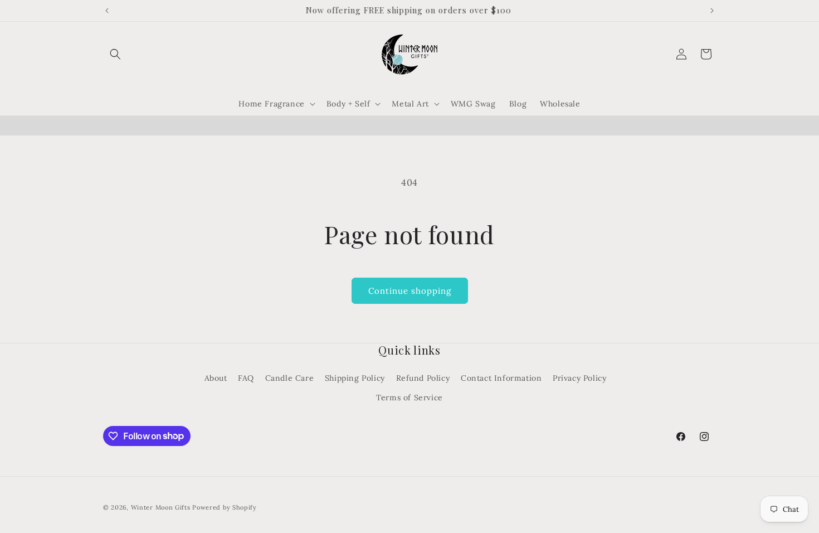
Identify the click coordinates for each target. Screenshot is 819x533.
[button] (115, 54)
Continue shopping (409, 290)
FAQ (246, 378)
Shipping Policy (355, 378)
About (215, 378)
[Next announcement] (712, 10)
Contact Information (501, 378)
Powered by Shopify (224, 507)
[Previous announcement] (107, 10)
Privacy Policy (579, 378)
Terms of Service (409, 398)
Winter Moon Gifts (161, 507)
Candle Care (289, 378)
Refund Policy (423, 378)
